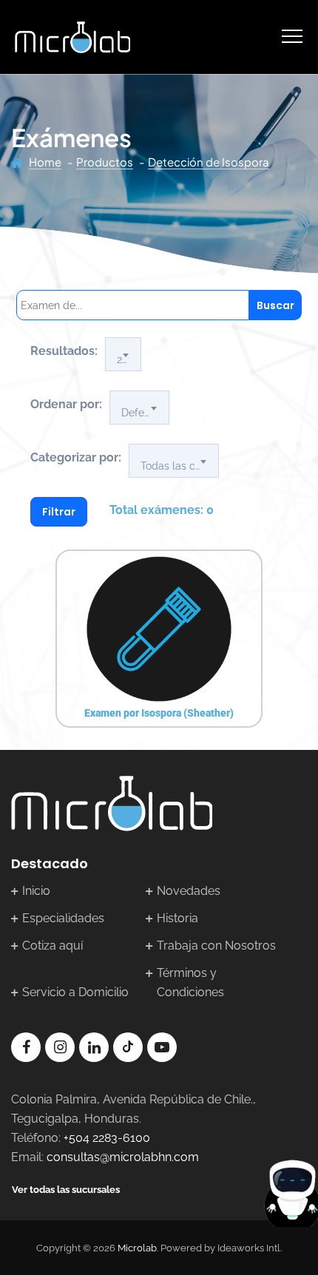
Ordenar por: (66, 404)
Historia (177, 918)
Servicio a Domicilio (75, 992)
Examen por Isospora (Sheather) (159, 713)
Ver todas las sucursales (66, 1189)
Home (45, 162)
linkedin (94, 1047)
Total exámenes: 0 (161, 510)
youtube (162, 1047)
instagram (60, 1047)
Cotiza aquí (52, 946)
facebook (26, 1047)
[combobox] (123, 354)
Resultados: (64, 351)
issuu (128, 1047)
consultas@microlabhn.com (123, 1157)
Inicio (36, 891)
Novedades (188, 891)
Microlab (137, 1248)
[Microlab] (72, 37)
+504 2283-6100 (107, 1138)
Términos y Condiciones (190, 982)
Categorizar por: (75, 457)
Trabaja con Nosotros (216, 946)
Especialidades (63, 918)
